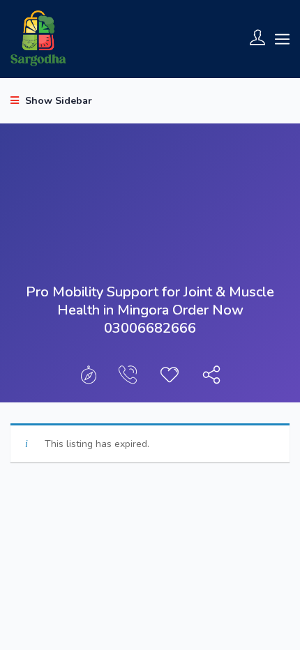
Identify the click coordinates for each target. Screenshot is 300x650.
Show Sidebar (57, 100)
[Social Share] (211, 378)
